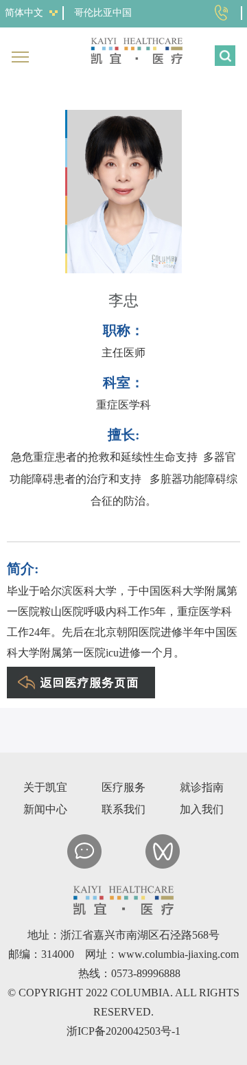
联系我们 (123, 809)
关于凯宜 (45, 787)
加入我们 (202, 809)
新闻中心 (45, 809)
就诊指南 (202, 787)
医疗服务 (123, 787)
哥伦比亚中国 (103, 13)
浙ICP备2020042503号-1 (123, 1031)
